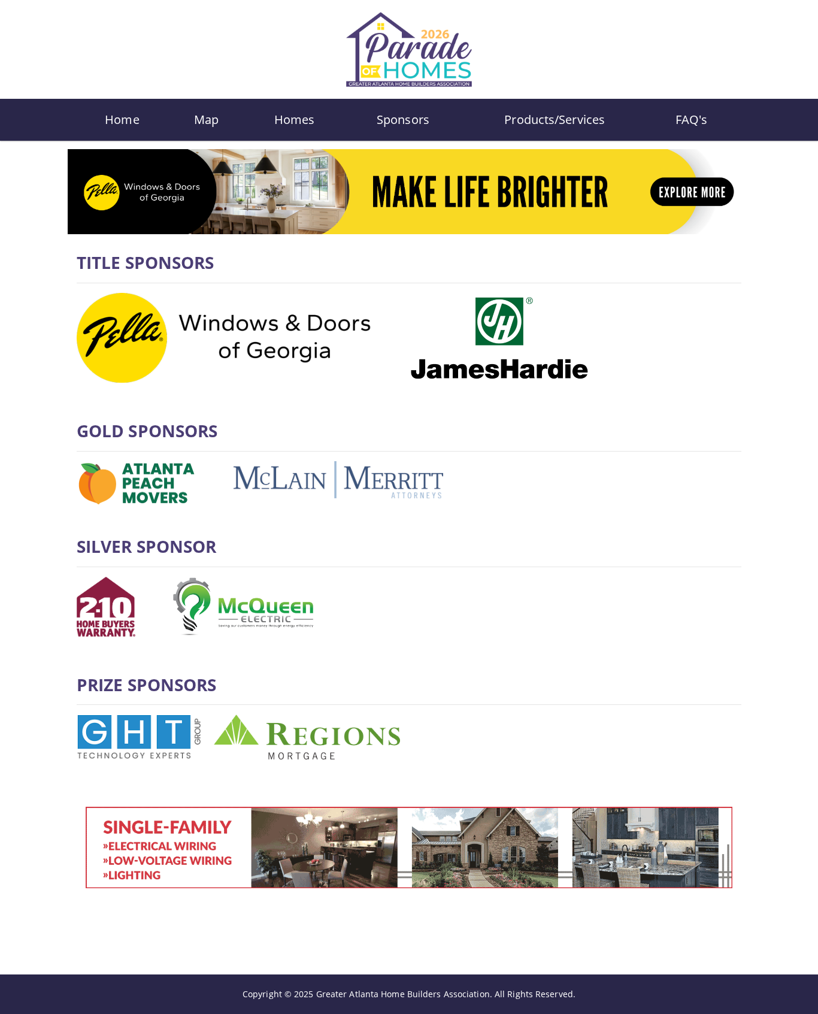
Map (206, 119)
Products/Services (554, 119)
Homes (294, 119)
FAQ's (691, 119)
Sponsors (403, 119)
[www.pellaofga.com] (409, 190)
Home (122, 119)
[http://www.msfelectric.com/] (409, 846)
